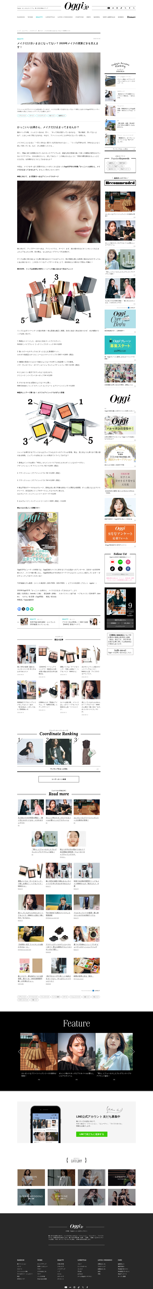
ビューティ (25, 30)
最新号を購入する (120, 620)
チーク (32, 115)
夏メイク (87, 997)
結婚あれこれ (102, 1269)
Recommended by (86, 990)
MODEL (97, 17)
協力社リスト (113, 169)
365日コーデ (21, 1279)
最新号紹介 (122, 163)
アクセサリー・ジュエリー (25, 1274)
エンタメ (80, 1269)
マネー (39, 1269)
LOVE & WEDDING (65, 17)
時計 (18, 1276)
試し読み (127, 623)
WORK (30, 17)
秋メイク (96, 997)
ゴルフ (79, 1264)
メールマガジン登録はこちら (120, 574)
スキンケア (60, 1266)
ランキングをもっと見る (58, 769)
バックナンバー (120, 626)
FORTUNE (80, 17)
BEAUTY (39, 17)
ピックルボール (82, 1266)
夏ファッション (21, 1264)
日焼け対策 (60, 1264)
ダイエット (60, 1279)
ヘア (58, 1271)
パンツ (19, 1266)
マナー (39, 1274)
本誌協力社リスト (123, 1269)
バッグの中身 (41, 1276)
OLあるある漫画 (42, 1279)
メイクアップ (33, 30)
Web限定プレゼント (124, 1271)
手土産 (79, 1271)
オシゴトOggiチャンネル (116, 166)
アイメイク (23, 115)
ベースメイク (33, 997)
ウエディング (102, 1266)
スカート (19, 1269)
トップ (19, 30)
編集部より (62, 115)
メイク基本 (56, 997)
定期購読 (113, 623)
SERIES (121, 17)
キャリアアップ (41, 1264)
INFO (89, 17)
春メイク (40, 30)
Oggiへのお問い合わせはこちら (119, 653)
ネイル (59, 1274)
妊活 (99, 1271)
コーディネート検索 (59, 779)
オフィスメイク (24, 1000)
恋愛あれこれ (102, 1264)
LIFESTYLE (50, 17)
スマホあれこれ (41, 1271)
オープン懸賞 (122, 1276)
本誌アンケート (125, 169)
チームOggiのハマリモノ (85, 1276)
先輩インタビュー (42, 1266)
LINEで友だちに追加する (92, 1134)
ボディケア (60, 1276)
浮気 (99, 1274)
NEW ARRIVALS (109, 17)
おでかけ (80, 1274)
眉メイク (34, 1000)
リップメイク (45, 997)
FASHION (21, 17)
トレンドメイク (76, 997)
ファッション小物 (22, 1271)
